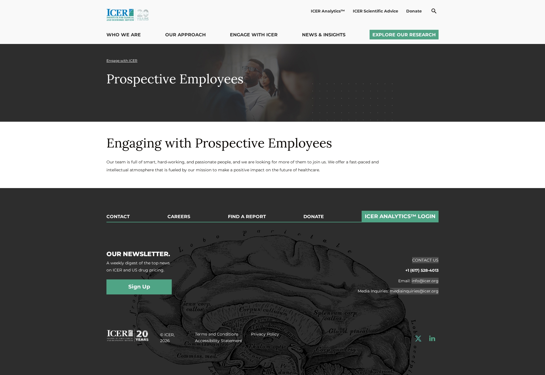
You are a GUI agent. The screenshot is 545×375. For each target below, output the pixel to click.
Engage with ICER (254, 34)
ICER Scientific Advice (375, 11)
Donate (414, 11)
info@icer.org (425, 280)
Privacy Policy (265, 334)
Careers (178, 216)
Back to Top (527, 184)
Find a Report (247, 216)
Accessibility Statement (218, 341)
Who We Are (123, 34)
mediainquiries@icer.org (414, 291)
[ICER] (127, 334)
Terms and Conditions (216, 334)
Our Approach (185, 34)
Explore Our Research (404, 34)
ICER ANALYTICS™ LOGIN (400, 216)
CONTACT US (425, 260)
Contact (118, 216)
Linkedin (432, 338)
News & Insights (323, 34)
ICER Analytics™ (328, 11)
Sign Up (139, 286)
